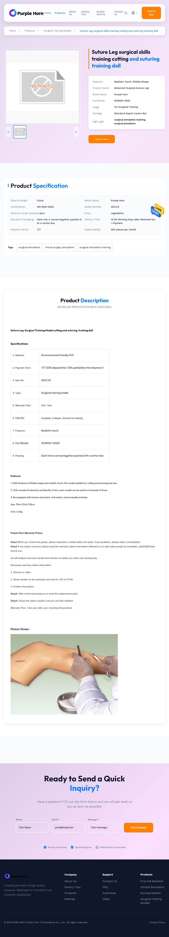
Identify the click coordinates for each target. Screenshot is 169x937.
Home (47, 13)
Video (106, 899)
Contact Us (118, 13)
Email (55, 819)
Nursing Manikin (150, 893)
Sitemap (70, 899)
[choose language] (135, 13)
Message (93, 819)
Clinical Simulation (152, 887)
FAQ (105, 887)
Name (19, 819)
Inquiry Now (151, 13)
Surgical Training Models (57, 30)
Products (60, 13)
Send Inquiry (139, 827)
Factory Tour (85, 13)
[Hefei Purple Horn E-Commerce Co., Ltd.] (26, 13)
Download (109, 893)
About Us (72, 13)
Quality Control (101, 13)
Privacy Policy (157, 922)
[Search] (126, 13)
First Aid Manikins (151, 881)
